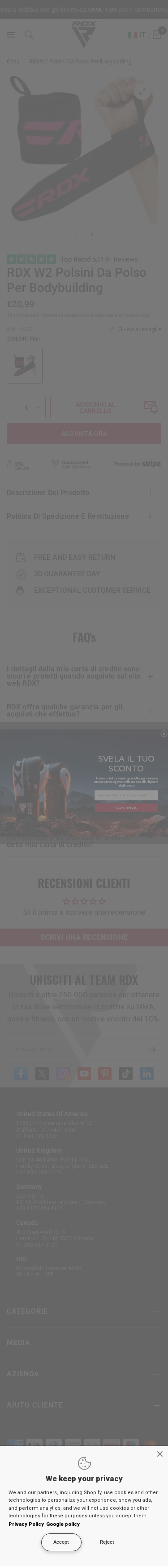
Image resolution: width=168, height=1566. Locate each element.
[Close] (159, 1453)
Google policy (63, 1524)
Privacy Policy (26, 1524)
